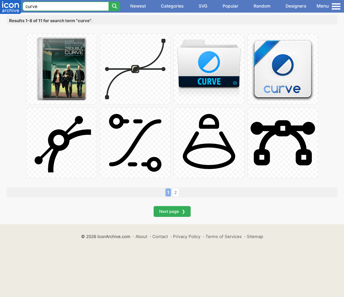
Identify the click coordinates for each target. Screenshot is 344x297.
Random (262, 6)
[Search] (114, 6)
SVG (203, 6)
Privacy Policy (186, 236)
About (141, 236)
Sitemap (255, 236)
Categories (172, 6)
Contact (160, 236)
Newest (138, 6)
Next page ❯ (172, 211)
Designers (296, 6)
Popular (230, 6)
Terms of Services (223, 236)
